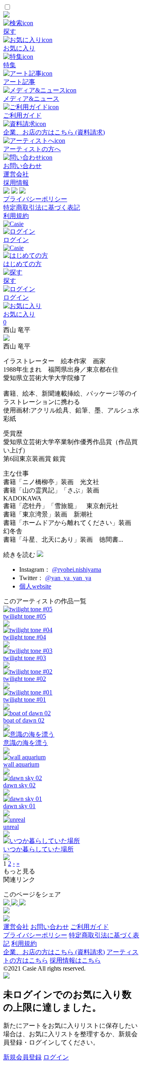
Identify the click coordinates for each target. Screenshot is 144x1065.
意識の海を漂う (25, 742)
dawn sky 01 (19, 806)
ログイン (56, 1057)
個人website (35, 586)
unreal (11, 826)
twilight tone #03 (24, 658)
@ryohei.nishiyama (76, 569)
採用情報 (16, 182)
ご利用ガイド (89, 926)
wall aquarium (21, 764)
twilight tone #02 (24, 678)
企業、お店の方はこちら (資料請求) (54, 952)
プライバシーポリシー (35, 199)
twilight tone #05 (24, 616)
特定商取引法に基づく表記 (41, 207)
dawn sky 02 (19, 785)
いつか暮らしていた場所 (38, 849)
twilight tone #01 (24, 699)
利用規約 (16, 215)
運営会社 (16, 174)
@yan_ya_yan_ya (68, 578)
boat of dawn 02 (23, 720)
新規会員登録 (22, 1057)
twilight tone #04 (24, 637)
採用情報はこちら (75, 960)
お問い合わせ (49, 926)
